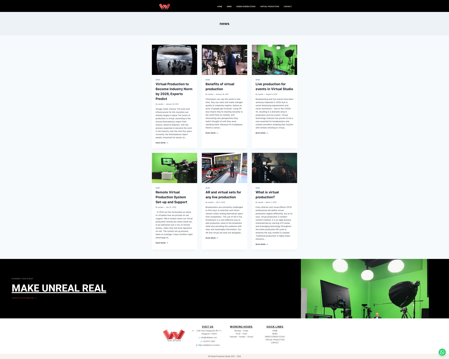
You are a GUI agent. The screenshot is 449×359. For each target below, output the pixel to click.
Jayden (160, 104)
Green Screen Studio (246, 7)
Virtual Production (269, 7)
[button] (24, 298)
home (219, 7)
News (229, 7)
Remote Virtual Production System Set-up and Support (171, 197)
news (158, 80)
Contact (288, 7)
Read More (161, 143)
